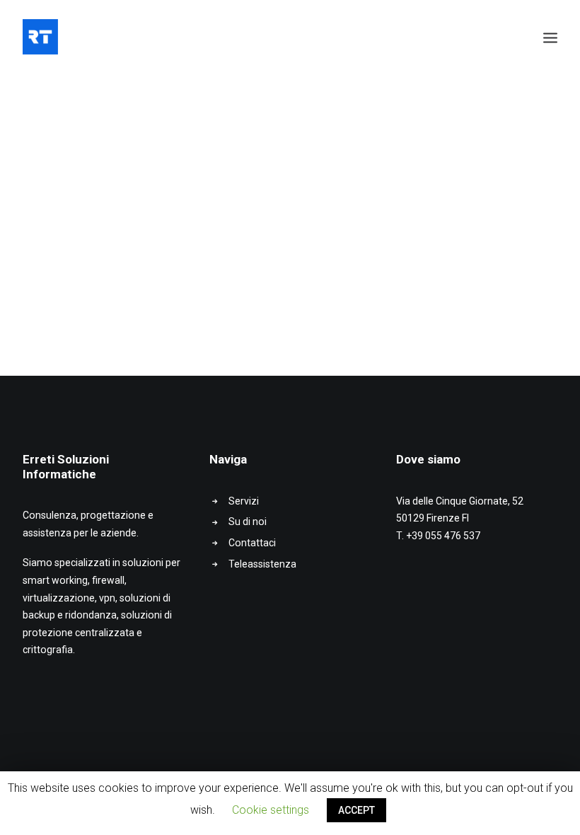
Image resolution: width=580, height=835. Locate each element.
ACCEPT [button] (356, 810)
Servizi (243, 501)
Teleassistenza (262, 564)
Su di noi (247, 521)
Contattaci (252, 542)
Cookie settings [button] (270, 810)
